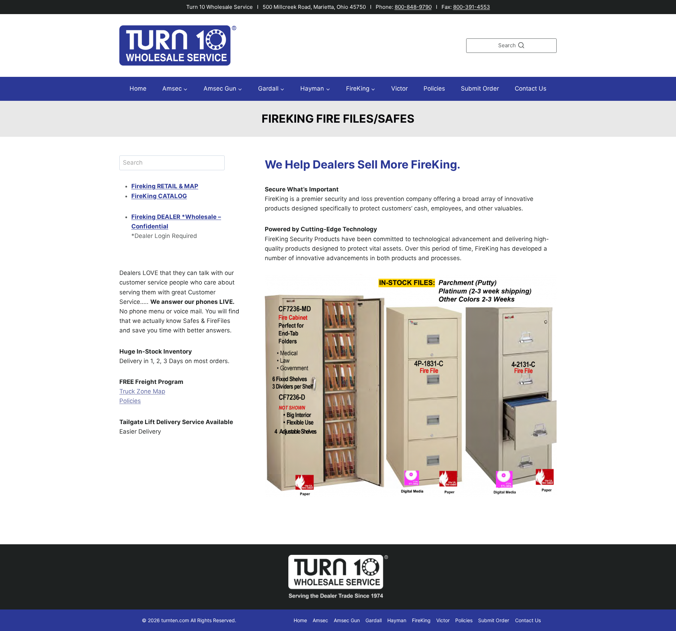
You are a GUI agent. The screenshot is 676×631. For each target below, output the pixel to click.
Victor (399, 88)
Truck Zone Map (142, 391)
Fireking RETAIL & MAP (164, 186)
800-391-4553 (471, 7)
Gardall (373, 620)
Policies (434, 88)
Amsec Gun (347, 620)
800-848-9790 (413, 7)
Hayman (396, 620)
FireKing (421, 620)
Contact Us (530, 88)
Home (138, 88)
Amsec (320, 620)
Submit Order (480, 88)
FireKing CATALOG (159, 196)
